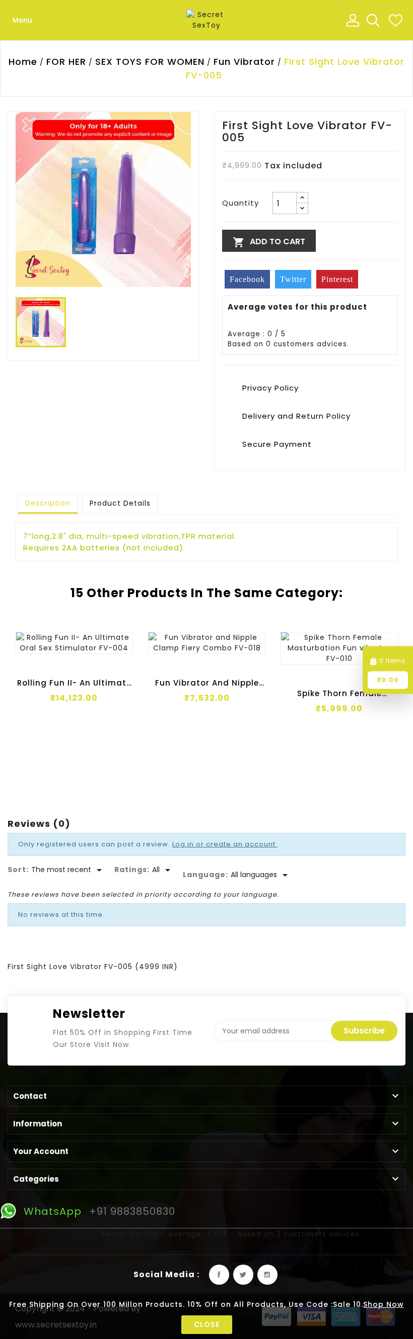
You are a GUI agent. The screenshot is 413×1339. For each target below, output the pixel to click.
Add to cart (269, 242)
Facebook (219, 1275)
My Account (352, 20)
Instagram (267, 1275)
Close (207, 1324)
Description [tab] (48, 503)
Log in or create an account (225, 844)
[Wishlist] (395, 20)
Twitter (243, 1275)
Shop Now (383, 1304)
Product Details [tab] (120, 503)
